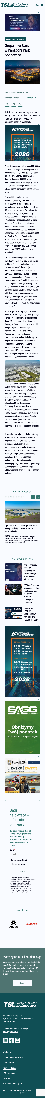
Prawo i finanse (8, 1062)
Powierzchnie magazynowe (15, 39)
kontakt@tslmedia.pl (10, 1031)
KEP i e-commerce (10, 1073)
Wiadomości (7, 1052)
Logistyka (6, 1078)
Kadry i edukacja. (9, 1067)
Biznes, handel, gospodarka (13, 1057)
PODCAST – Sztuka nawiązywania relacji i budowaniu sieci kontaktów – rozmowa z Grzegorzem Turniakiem (32, 594)
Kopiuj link (30, 98)
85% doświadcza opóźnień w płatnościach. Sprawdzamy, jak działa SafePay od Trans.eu (30, 572)
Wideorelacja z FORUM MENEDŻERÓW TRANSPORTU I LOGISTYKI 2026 (31, 614)
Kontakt (23, 983)
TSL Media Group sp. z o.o (19, 1090)
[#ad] (22, 22)
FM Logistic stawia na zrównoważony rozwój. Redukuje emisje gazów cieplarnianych (21, 528)
